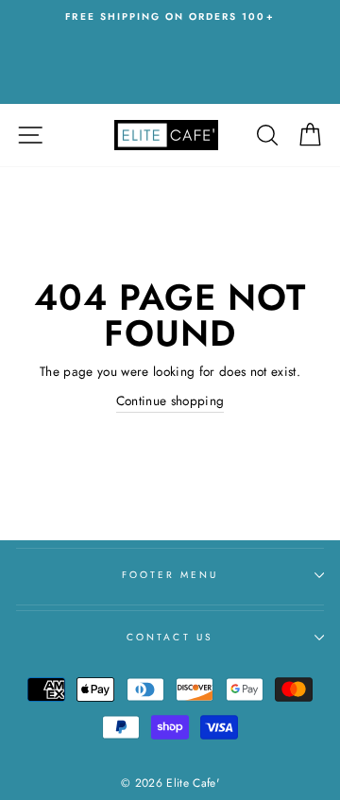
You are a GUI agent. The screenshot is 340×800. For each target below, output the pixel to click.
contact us (170, 637)
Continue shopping (170, 400)
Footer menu (170, 575)
